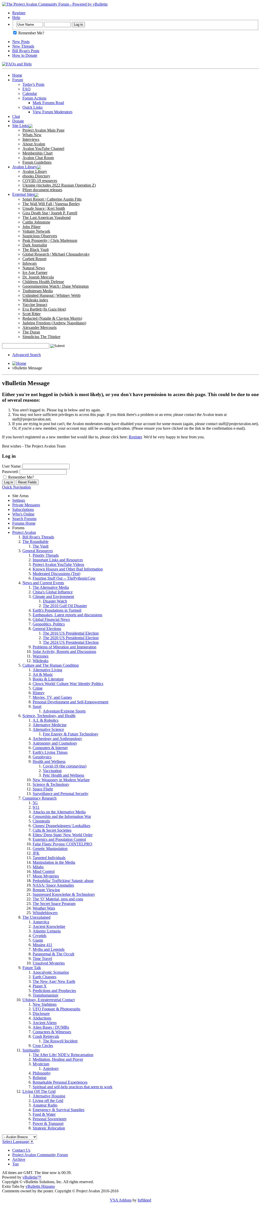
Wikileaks (40, 661)
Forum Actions (34, 98)
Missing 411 (42, 945)
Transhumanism (45, 995)
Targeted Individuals (49, 858)
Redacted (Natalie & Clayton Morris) (52, 318)
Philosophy (42, 1073)
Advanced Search (26, 355)
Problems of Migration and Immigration (64, 647)
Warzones (40, 656)
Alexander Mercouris (39, 327)
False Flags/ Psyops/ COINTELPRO (62, 844)
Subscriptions (23, 509)
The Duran (31, 332)
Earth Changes (44, 977)
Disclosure (41, 1013)
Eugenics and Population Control (59, 839)
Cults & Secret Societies (52, 830)
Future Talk (31, 968)
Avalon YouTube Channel (43, 148)
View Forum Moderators (52, 112)
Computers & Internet (50, 748)
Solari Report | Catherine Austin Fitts (52, 199)
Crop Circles (43, 1045)
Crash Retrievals (46, 1036)
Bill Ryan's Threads (38, 537)
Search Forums (24, 518)
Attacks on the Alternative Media (59, 812)
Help (16, 17)
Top (15, 1164)
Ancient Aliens (45, 1023)
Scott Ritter (31, 314)
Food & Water (44, 1114)
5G (35, 803)
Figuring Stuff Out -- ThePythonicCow (64, 578)
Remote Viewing (46, 890)
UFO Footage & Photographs (56, 1009)
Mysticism (41, 1064)
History (39, 693)
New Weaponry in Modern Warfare (61, 780)
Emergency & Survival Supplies (58, 1110)
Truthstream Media (37, 291)
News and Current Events (43, 583)
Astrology (51, 1068)
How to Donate (24, 55)
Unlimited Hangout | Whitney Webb (51, 295)
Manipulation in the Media (54, 862)
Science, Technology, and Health (48, 716)
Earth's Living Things (50, 752)
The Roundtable (35, 541)
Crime (38, 688)
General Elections (47, 628)
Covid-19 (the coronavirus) (64, 766)
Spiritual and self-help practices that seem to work (72, 1087)
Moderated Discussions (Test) (56, 573)
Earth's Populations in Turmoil (57, 610)
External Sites (23, 194)
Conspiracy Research (39, 798)
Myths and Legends (48, 949)
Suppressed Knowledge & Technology (64, 894)
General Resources (37, 551)
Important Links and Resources (58, 560)
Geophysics (42, 757)
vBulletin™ (31, 1177)
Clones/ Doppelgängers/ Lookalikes (61, 825)
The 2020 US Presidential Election (71, 638)
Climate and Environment (53, 596)
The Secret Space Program (54, 903)
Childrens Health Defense (43, 282)
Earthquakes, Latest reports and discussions (67, 615)
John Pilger (31, 227)
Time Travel (42, 958)
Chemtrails (41, 821)
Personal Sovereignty (50, 1119)
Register (18, 13)
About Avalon (33, 144)
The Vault (40, 546)
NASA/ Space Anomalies (53, 885)
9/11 (36, 807)
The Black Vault (35, 249)
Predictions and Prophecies (54, 990)
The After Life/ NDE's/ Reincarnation (63, 1055)
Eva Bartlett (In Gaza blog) (44, 309)
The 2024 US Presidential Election (71, 642)
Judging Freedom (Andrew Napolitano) (54, 323)
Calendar (29, 93)
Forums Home (23, 523)
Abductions (42, 1018)
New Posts (21, 41)
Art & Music (43, 674)
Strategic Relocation (49, 1128)
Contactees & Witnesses (52, 1032)
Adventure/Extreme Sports (64, 711)
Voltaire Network (36, 231)
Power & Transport (48, 1123)
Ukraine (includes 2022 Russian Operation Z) (59, 185)
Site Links (20, 125)
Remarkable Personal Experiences (60, 1082)
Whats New (32, 135)
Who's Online (23, 514)
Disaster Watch (55, 601)
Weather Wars (44, 908)
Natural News (33, 268)
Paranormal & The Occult (53, 954)
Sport (37, 706)
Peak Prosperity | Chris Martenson (49, 240)
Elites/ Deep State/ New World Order (63, 835)
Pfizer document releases (42, 190)
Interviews (30, 139)
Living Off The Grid (39, 1091)
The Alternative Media (51, 587)
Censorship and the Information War (62, 816)
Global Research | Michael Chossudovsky (56, 254)
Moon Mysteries (46, 876)
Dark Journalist (34, 245)
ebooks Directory (36, 176)
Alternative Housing (49, 1096)
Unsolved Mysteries (49, 963)
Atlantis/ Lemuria (47, 931)
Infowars (29, 263)
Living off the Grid (48, 1100)
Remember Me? (30, 33)
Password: (10, 471)
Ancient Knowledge (49, 926)
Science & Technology (51, 784)
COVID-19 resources (39, 180)
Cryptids (39, 935)
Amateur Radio (45, 1105)
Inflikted (144, 1200)
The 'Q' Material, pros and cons (58, 899)
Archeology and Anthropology (57, 738)
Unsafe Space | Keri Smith (43, 208)
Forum (17, 80)
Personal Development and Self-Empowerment (70, 702)
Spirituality (31, 1050)
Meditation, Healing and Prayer (58, 1059)
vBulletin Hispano (40, 1186)
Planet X (40, 986)
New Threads (23, 46)
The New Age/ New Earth (54, 981)
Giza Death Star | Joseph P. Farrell (49, 213)
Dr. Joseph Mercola (38, 277)
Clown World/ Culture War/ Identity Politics (68, 683)
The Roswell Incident (60, 1041)
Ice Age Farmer (34, 272)
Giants (38, 940)
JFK (36, 853)
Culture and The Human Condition (50, 665)
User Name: (11, 466)
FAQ (26, 89)
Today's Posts (33, 84)
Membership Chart (37, 153)
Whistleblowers (45, 913)
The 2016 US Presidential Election (71, 633)
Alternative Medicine (50, 725)
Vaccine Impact (34, 304)
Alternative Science (48, 729)
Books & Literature (48, 679)
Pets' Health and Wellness (63, 775)
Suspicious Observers (39, 236)
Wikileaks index (35, 300)
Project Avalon (24, 532)
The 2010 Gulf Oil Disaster (65, 606)
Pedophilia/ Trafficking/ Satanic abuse (63, 880)
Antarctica (41, 922)
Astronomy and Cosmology (55, 743)
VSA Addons (121, 1200)
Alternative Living (47, 670)
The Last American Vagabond (46, 217)
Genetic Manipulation (50, 848)
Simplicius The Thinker (41, 336)
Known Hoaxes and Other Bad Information (68, 569)
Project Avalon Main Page (43, 130)
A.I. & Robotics (45, 720)
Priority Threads (46, 555)
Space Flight (43, 789)
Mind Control (44, 871)
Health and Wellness (49, 761)
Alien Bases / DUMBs (51, 1027)
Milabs (38, 867)
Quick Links (32, 107)
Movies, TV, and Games (52, 697)
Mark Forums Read (48, 103)
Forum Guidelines (36, 162)
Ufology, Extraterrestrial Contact (48, 1000)
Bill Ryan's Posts (25, 51)
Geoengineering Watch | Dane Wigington (55, 286)
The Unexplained (36, 917)
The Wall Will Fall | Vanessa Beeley (51, 204)
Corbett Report (34, 259)
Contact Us (21, 1150)
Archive (18, 1159)
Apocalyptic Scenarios (51, 972)
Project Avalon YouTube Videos (58, 564)
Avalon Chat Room (38, 158)
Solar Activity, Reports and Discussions (64, 651)
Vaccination (52, 771)
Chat (16, 116)
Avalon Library (24, 167)
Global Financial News (51, 619)
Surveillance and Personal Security (60, 793)
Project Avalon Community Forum (40, 1155)
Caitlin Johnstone (36, 222)
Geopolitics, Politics (49, 624)
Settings (18, 500)
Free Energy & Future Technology (70, 734)
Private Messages (26, 505)
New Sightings (45, 1004)
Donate (18, 121)
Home (17, 75)
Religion (39, 1078)
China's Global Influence (53, 592)
